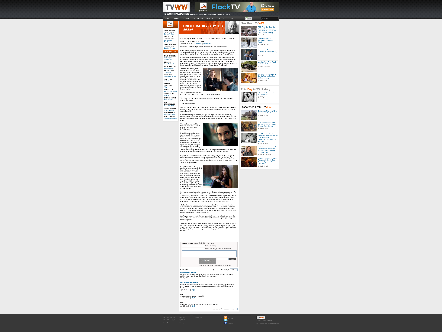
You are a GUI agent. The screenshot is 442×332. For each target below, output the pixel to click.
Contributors (182, 317)
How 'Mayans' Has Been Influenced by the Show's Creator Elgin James (267, 124)
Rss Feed (230, 318)
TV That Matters (169, 68)
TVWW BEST (210, 19)
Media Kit (182, 319)
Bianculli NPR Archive (169, 319)
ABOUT (232, 19)
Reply (193, 278)
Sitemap (181, 322)
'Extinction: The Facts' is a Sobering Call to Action (267, 112)
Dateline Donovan (170, 48)
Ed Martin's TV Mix (170, 77)
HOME (167, 19)
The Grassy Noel (169, 114)
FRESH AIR (185, 19)
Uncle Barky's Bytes (170, 64)
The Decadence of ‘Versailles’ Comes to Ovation (265, 40)
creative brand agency (188, 272)
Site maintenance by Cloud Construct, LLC (267, 323)
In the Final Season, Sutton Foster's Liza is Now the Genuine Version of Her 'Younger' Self (268, 149)
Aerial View (167, 81)
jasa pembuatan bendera (189, 282)
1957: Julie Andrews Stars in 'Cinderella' (267, 94)
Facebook (230, 323)
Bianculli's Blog (169, 34)
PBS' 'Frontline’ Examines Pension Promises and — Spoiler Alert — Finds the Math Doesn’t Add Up (267, 29)
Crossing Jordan (169, 110)
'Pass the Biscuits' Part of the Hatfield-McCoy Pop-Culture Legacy (267, 76)
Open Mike (167, 72)
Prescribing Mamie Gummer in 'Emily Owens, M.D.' (267, 51)
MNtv (165, 87)
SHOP (225, 19)
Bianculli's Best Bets (169, 317)
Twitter (229, 321)
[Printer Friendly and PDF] (248, 19)
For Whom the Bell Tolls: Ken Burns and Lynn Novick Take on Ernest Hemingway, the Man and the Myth (268, 137)
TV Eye (166, 95)
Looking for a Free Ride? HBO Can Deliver (267, 63)
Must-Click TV (168, 100)
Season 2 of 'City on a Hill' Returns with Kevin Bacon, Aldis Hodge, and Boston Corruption (267, 161)
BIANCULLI (175, 19)
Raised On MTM (169, 106)
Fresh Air (166, 322)
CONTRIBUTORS (197, 19)
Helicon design (198, 317)
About (181, 321)
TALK (218, 19)
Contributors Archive (170, 119)
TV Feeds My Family (170, 91)
